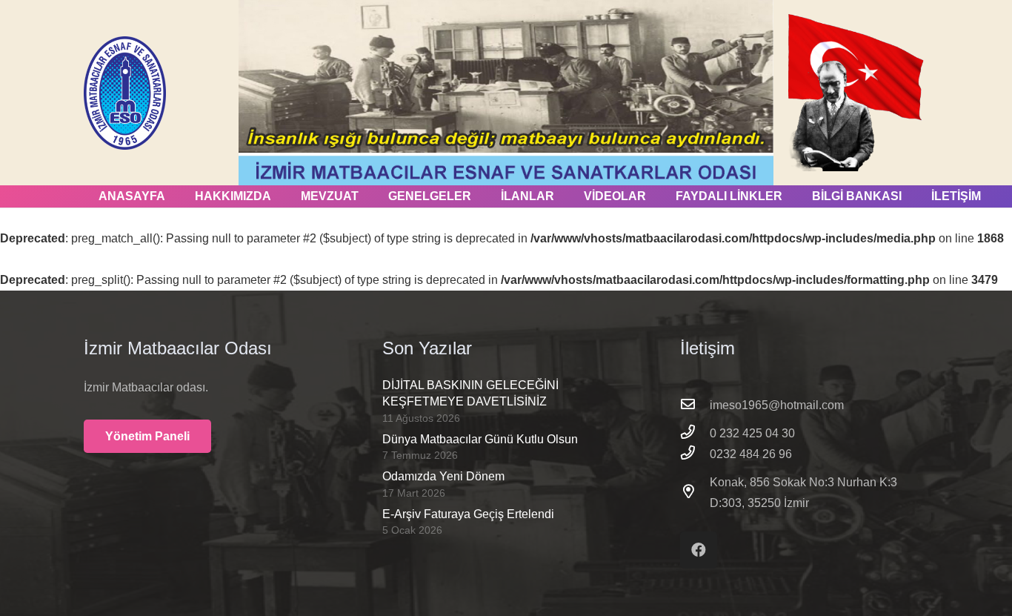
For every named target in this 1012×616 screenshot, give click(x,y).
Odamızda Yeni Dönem (443, 476)
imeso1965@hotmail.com (777, 405)
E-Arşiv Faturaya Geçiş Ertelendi (468, 514)
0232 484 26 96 (751, 454)
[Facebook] (698, 550)
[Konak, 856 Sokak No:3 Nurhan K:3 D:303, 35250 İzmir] (695, 493)
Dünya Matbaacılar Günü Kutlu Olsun (480, 439)
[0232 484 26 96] (695, 454)
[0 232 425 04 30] (695, 433)
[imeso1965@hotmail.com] (695, 405)
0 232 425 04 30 (752, 433)
